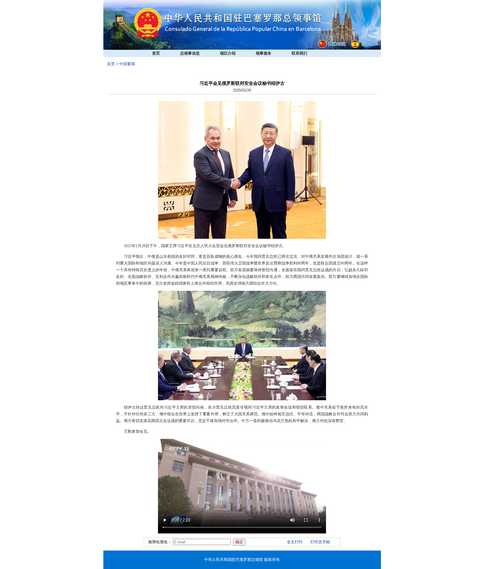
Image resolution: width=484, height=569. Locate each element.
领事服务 (263, 53)
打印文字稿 (320, 542)
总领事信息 (190, 53)
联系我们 (299, 53)
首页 (156, 53)
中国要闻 (127, 64)
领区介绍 (228, 53)
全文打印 (294, 542)
